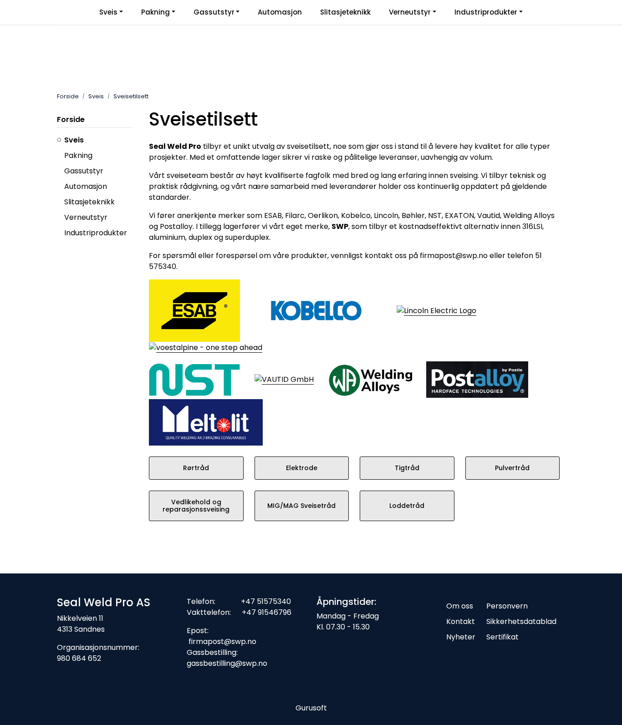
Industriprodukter (485, 12)
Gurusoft (311, 708)
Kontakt (460, 621)
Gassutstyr (214, 12)
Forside (71, 119)
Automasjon (280, 12)
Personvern (507, 606)
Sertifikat (502, 637)
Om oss (459, 606)
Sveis (108, 12)
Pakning (155, 12)
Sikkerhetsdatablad (521, 621)
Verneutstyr (410, 12)
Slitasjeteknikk (345, 12)
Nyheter (460, 637)
